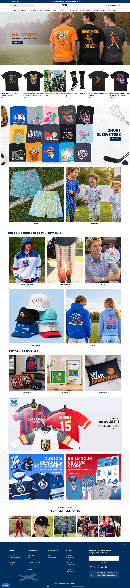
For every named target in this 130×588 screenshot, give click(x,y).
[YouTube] (102, 567)
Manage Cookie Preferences (78, 586)
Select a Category (122, 544)
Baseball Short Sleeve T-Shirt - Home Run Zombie (98, 94)
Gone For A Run (15, 1)
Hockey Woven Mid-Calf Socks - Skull (76, 93)
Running (96, 10)
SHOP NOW (17, 42)
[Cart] (119, 5)
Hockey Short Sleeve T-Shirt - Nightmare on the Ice (9, 94)
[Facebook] (94, 567)
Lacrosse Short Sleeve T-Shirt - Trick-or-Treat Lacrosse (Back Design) (33, 94)
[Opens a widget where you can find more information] (6, 585)
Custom (115, 10)
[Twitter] (98, 567)
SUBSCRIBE (104, 562)
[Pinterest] (106, 567)
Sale (110, 10)
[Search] (11, 5)
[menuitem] (112, 5)
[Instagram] (91, 567)
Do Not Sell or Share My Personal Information (65, 583)
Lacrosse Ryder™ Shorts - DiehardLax (54, 93)
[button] (15, 10)
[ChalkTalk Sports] (65, 5)
